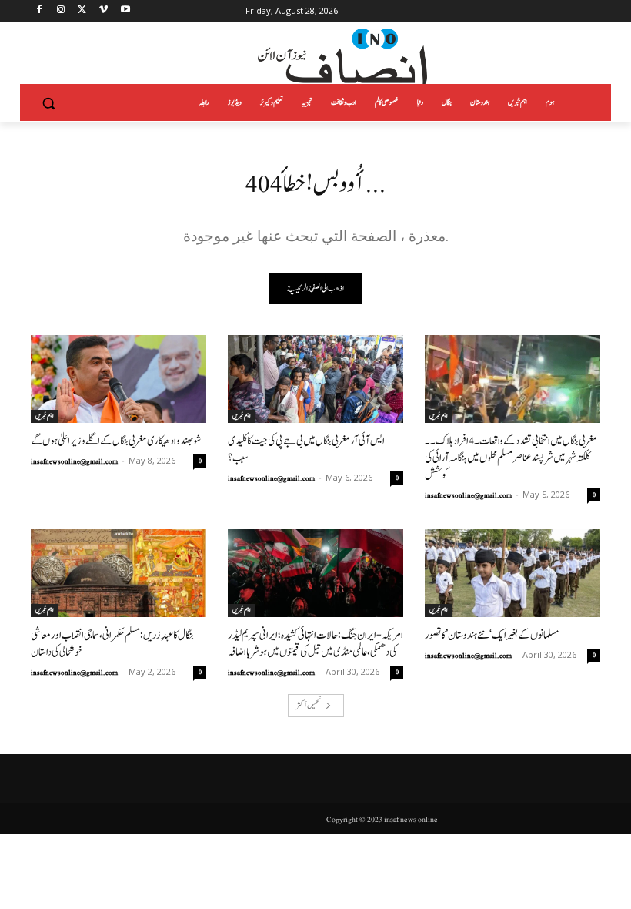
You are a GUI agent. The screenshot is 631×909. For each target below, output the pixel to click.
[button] (49, 103)
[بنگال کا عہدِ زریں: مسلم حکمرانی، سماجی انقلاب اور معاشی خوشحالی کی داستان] (118, 573)
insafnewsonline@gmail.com (74, 461)
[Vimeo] (103, 11)
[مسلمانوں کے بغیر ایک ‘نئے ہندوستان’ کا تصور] (512, 573)
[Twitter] (83, 11)
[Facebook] (39, 11)
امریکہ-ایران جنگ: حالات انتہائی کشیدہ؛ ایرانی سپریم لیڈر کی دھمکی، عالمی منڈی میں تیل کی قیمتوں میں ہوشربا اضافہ (315, 643)
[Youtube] (125, 11)
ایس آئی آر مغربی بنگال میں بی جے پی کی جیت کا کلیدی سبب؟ (306, 449)
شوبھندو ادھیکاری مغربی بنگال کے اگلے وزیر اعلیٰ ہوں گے (116, 441)
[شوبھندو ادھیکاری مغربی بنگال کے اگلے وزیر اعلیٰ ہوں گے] (118, 379)
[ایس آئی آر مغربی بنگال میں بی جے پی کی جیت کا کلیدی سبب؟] (315, 379)
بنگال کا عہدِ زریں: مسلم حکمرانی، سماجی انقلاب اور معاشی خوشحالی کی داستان (112, 643)
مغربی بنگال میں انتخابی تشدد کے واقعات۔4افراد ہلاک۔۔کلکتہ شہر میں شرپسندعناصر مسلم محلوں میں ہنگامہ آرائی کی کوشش (511, 458)
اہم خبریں (44, 416)
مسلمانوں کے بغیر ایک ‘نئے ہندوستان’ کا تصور (492, 635)
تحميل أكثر (308, 705)
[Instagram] (61, 11)
